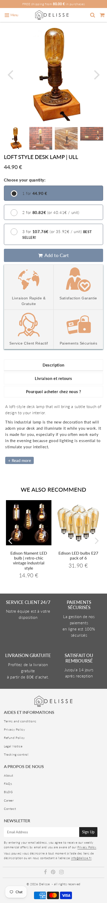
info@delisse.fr (81, 858)
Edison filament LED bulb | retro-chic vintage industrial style (28, 560)
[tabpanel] (15, 138)
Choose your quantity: (25, 180)
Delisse (44, 884)
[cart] (102, 15)
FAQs (8, 784)
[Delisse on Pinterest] (54, 873)
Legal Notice (13, 746)
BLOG (8, 792)
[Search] (92, 15)
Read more (21, 460)
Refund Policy (14, 738)
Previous (10, 74)
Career (9, 800)
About (8, 775)
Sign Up (88, 832)
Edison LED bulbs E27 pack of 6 (78, 555)
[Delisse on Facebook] (46, 873)
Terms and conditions (20, 721)
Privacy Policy (14, 729)
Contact (10, 809)
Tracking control (16, 754)
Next (97, 74)
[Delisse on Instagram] (61, 873)
